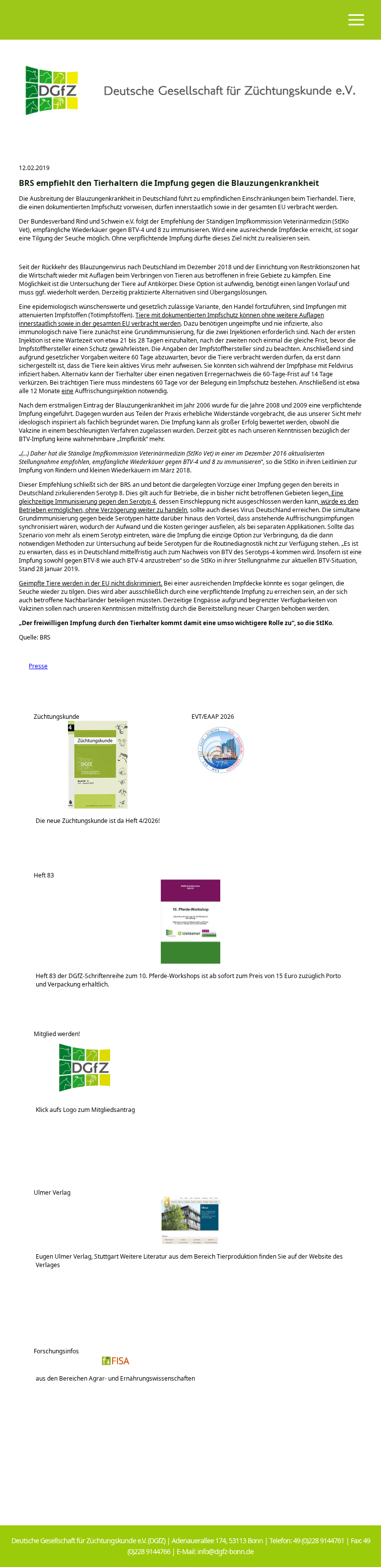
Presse (33, 666)
